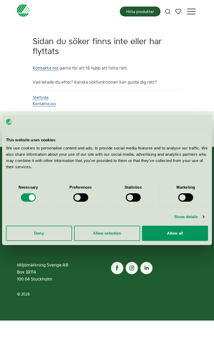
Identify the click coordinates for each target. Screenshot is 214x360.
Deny (39, 233)
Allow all (175, 233)
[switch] (80, 197)
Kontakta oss (45, 68)
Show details (186, 216)
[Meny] (191, 11)
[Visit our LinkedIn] (146, 268)
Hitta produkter (140, 12)
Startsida (41, 97)
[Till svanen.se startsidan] (23, 11)
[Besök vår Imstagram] (132, 268)
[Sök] (168, 11)
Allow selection (107, 233)
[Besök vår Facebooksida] (117, 268)
